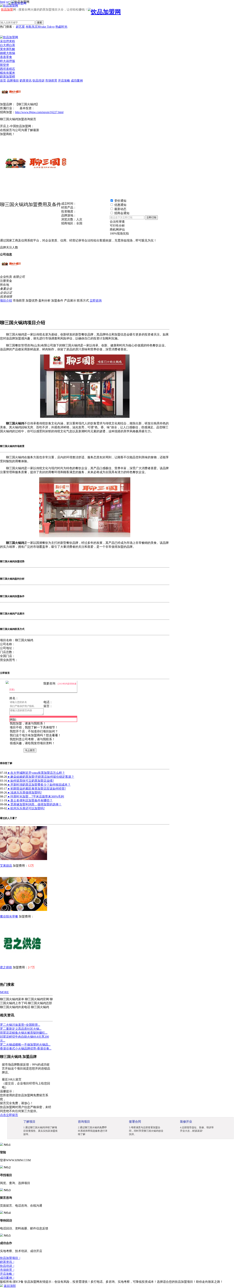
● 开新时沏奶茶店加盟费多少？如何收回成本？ (39, 784)
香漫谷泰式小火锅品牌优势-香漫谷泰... (25, 1048)
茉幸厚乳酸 (7, 49)
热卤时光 (61, 26)
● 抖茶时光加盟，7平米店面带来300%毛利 (35, 796)
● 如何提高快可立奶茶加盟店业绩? (30, 780)
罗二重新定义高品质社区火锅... (20, 1028)
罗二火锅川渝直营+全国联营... (20, 1024)
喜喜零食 (6, 57)
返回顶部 (10, 1285)
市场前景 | (7, 1269)
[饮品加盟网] (9, 37)
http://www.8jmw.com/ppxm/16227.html (39, 112)
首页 (3, 80)
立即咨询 (96, 300)
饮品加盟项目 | (10, 1258)
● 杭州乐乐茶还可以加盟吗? (26, 808)
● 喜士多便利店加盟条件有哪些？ (30, 800)
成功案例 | (7, 1277)
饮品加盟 (7, 9)
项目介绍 (6, 300)
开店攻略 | (7, 1273)
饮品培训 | (7, 1265)
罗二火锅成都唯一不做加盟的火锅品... (25, 1044)
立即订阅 (151, 217)
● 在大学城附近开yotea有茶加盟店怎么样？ (36, 772)
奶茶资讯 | (7, 1262)
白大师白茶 (7, 45)
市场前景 (51, 80)
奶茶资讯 (26, 80)
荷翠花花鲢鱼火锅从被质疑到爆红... (23, 1032)
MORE (4, 992)
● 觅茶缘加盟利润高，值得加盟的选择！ (34, 804)
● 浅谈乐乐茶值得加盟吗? (24, 792)
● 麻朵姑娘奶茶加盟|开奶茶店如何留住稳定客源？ (40, 776)
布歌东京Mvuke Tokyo (40, 26)
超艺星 (20, 26)
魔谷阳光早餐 (9, 916)
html (2, 1)
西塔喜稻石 (7, 68)
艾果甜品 (6, 865)
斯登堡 (4, 64)
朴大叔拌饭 (7, 61)
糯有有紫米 (7, 72)
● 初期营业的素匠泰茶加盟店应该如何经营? (36, 788)
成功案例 (77, 80)
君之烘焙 (6, 967)
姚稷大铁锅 (7, 53)
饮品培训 (38, 80)
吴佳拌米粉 (7, 41)
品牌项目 (13, 80)
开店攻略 (64, 80)
